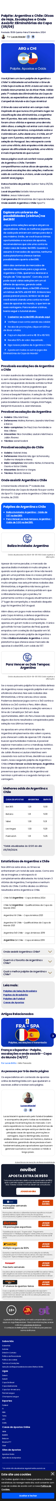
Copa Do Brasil (8, 1382)
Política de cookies (9, 1360)
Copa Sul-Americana (11, 1389)
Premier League (8, 1393)
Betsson (5, 1438)
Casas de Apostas (13, 1002)
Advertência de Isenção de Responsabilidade (35, 1162)
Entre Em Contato (9, 1352)
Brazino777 (6, 1442)
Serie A (4, 1375)
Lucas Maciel (18, 36)
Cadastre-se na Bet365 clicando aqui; (29, 317)
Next (53, 1036)
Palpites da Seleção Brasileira (20, 991)
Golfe (4, 1423)
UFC (3, 1419)
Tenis (4, 1416)
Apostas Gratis (8, 1454)
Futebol (5, 1405)
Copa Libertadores (9, 1386)
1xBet (4, 1431)
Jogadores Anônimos (32, 1325)
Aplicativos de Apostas (11, 1458)
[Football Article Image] (27, 1032)
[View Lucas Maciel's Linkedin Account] (33, 37)
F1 (2, 1409)
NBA (3, 1412)
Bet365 (5, 1435)
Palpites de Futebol (14, 998)
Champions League (10, 1396)
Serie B (4, 1379)
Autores (5, 1349)
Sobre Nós (6, 1345)
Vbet (4, 1445)
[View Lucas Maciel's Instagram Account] (28, 37)
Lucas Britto (10, 1063)
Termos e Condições (10, 1363)
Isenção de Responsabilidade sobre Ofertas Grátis (22, 1367)
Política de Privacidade (11, 1356)
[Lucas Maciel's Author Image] (28, 1097)
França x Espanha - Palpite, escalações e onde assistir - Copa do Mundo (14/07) (26, 1053)
